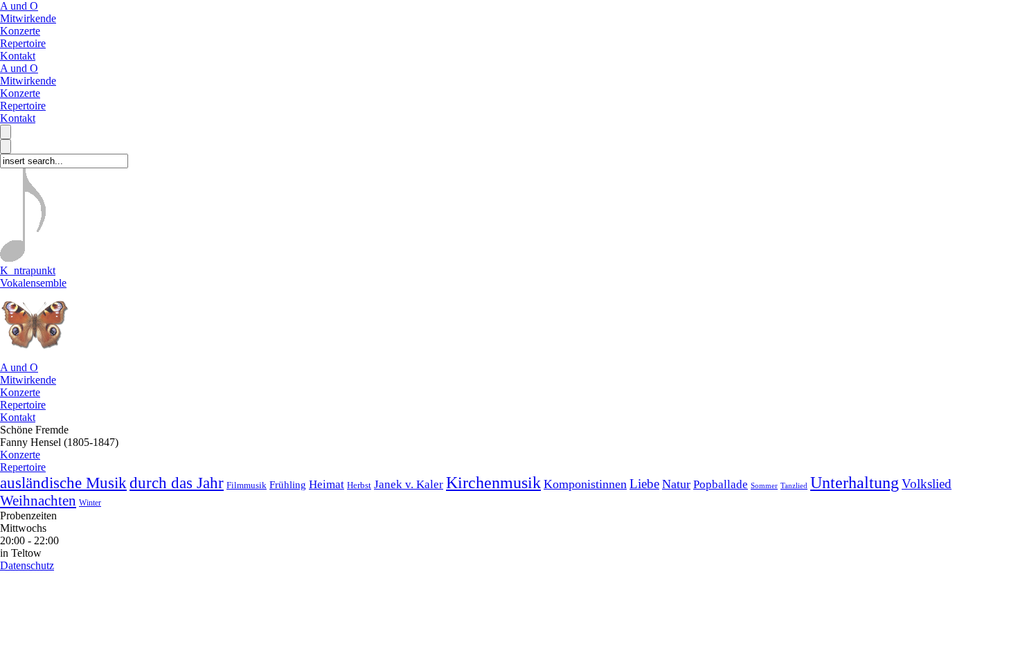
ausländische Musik (63, 483)
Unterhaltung (854, 483)
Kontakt (17, 56)
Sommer (764, 486)
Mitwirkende (28, 18)
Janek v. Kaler (408, 484)
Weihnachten (38, 500)
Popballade (720, 484)
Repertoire (23, 43)
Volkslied (927, 484)
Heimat (326, 484)
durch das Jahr (177, 483)
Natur (676, 484)
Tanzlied (793, 486)
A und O (19, 6)
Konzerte (20, 31)
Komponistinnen (585, 484)
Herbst (359, 485)
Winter (90, 503)
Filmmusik (246, 485)
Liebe (644, 483)
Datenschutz (27, 565)
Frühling (287, 484)
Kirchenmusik (493, 483)
